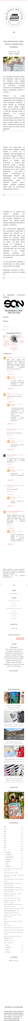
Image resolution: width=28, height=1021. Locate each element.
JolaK (8, 394)
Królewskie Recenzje (12, 485)
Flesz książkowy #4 (21, 342)
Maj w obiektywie (8, 942)
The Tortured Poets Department (14, 608)
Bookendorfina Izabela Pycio (14, 511)
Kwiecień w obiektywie (14, 742)
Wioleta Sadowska (12, 429)
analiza (14, 610)
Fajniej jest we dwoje (14, 791)
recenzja (14, 616)
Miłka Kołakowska (12, 455)
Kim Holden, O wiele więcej (14, 724)
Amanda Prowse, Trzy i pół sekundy (6, 343)
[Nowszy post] (1, 585)
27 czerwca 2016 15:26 (16, 394)
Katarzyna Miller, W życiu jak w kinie (14, 908)
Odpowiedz (10, 371)
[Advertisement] (14, 982)
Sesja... (6, 919)
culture (6, 329)
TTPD (14, 603)
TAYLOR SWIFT (14, 593)
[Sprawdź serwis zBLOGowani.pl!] (14, 960)
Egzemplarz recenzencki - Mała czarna (14, 930)
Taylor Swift (14, 605)
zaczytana (9, 357)
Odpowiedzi (12, 374)
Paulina (13, 377)
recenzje (14, 618)
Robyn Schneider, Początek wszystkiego (14, 347)
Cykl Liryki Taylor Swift (14, 600)
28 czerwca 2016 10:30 (15, 512)
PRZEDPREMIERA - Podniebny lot (13, 887)
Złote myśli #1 (8, 925)
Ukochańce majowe (9, 940)
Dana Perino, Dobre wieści (11, 873)
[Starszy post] (26, 585)
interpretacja (14, 613)
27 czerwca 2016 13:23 (18, 357)
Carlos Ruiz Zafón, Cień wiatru (12, 898)
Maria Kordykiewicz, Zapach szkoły (13, 927)
